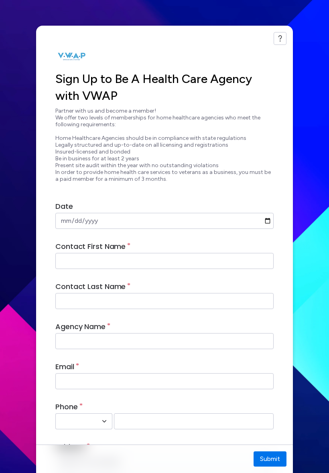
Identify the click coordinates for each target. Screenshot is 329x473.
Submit (270, 459)
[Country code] (104, 421)
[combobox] (75, 421)
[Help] (280, 38)
